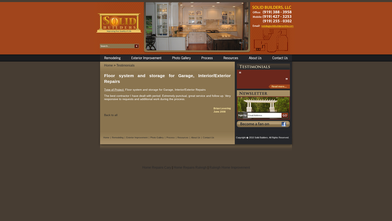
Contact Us (208, 137)
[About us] (255, 57)
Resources (182, 137)
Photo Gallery (157, 137)
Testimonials (125, 65)
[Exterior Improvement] (146, 57)
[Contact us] (279, 57)
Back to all (110, 115)
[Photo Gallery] (181, 57)
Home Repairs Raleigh (190, 167)
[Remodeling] (113, 57)
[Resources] (230, 57)
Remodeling (118, 137)
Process (170, 137)
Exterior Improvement (137, 137)
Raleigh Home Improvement (229, 167)
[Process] (207, 57)
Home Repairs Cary (156, 167)
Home (108, 65)
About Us (195, 137)
